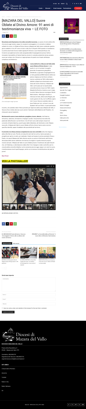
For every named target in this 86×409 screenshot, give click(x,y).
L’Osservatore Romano (8, 368)
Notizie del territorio (65, 108)
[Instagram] (75, 4)
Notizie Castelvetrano (62, 127)
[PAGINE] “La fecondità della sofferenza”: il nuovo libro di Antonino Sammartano (44, 235)
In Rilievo (8, 16)
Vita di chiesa (63, 115)
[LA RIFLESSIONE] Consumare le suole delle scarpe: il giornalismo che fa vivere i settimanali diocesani (71, 73)
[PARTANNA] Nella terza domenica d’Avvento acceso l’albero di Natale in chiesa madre (47, 261)
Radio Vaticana (6, 386)
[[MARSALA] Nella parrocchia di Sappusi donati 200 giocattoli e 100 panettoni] (10, 252)
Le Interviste (63, 97)
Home (3, 16)
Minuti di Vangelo (64, 105)
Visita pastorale (64, 120)
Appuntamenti (64, 87)
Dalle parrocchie (5, 257)
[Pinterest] (11, 36)
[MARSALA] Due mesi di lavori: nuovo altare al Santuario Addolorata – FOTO (72, 65)
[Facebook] (73, 4)
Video (61, 113)
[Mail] (77, 4)
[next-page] (6, 268)
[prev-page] (3, 268)
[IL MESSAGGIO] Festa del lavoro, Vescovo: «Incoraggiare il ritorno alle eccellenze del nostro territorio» (14, 235)
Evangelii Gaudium (65, 95)
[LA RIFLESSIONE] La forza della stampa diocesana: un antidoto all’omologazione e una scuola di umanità (71, 50)
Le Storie (62, 100)
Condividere (63, 92)
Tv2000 (4, 377)
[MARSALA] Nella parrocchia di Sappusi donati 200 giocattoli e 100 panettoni (10, 261)
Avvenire (4, 373)
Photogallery (63, 110)
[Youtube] (81, 4)
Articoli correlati (7, 243)
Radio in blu (5, 382)
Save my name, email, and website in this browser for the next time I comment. (25, 308)
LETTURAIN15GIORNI (66, 103)
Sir (2, 390)
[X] (79, 4)
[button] (67, 4)
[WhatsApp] (15, 36)
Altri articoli (16, 243)
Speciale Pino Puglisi (65, 90)
